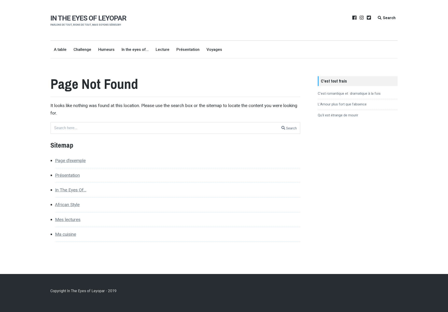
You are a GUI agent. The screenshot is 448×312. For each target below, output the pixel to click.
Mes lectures (67, 219)
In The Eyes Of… (70, 190)
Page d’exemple (70, 160)
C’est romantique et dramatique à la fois (349, 93)
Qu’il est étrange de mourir (338, 115)
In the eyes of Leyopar (88, 18)
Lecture (162, 49)
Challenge (82, 49)
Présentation (188, 49)
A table (60, 49)
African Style (67, 204)
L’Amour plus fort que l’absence (342, 104)
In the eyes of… (135, 49)
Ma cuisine (65, 234)
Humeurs (106, 49)
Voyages (214, 49)
